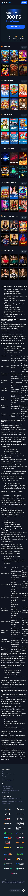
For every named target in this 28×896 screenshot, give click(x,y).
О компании (5, 771)
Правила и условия (7, 786)
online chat (13, 801)
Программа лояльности (8, 774)
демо (5, 62)
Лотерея (4, 778)
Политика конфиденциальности (10, 790)
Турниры (4, 776)
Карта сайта (5, 792)
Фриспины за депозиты (8, 780)
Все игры (24, 47)
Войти (24, 2)
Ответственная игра (7, 788)
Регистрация (15, 27)
